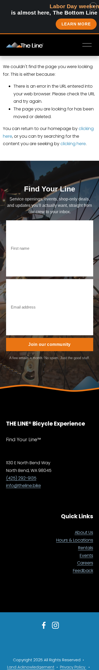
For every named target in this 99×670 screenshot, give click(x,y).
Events (86, 555)
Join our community (49, 344)
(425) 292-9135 (21, 478)
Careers (85, 563)
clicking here (73, 144)
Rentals (85, 548)
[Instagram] (55, 625)
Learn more (76, 24)
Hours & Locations (74, 540)
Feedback (83, 571)
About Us (84, 532)
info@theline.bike (23, 486)
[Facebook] (44, 625)
